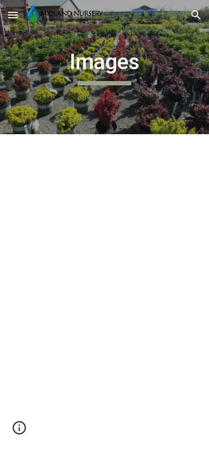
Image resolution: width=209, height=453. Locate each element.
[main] (104, 67)
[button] (13, 15)
